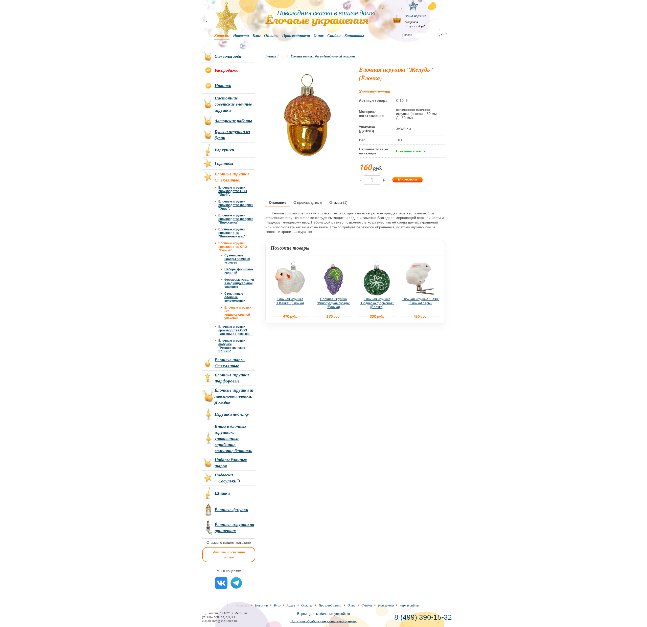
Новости (241, 35)
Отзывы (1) (338, 202)
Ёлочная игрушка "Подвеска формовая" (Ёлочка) (377, 303)
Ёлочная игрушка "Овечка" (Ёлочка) (290, 301)
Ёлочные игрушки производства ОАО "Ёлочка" (232, 246)
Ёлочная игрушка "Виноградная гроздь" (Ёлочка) (333, 303)
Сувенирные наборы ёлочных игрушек (237, 259)
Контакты (354, 35)
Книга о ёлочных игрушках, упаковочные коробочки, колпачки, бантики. (233, 438)
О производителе (307, 202)
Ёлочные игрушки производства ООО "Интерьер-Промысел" (235, 330)
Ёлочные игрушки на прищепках (234, 527)
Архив (291, 605)
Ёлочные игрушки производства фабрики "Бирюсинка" (235, 219)
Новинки (223, 86)
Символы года (228, 56)
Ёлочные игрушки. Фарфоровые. (232, 378)
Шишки (222, 493)
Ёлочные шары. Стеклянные (230, 363)
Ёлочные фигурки (231, 510)
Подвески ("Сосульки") (227, 478)
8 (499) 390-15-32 (423, 617)
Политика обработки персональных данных (323, 621)
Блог (256, 35)
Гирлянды (224, 163)
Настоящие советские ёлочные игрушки (233, 104)
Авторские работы (233, 121)
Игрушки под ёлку (232, 414)
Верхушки (224, 150)
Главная (270, 56)
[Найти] (440, 35)
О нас (319, 35)
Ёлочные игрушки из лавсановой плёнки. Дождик (234, 396)
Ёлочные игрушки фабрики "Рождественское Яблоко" (231, 346)
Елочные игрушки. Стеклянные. (232, 177)
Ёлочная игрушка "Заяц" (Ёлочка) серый (420, 301)
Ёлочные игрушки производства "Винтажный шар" (232, 233)
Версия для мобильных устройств (323, 613)
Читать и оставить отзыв (228, 555)
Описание (277, 202)
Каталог (221, 35)
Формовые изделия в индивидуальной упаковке (239, 283)
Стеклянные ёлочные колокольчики (234, 297)
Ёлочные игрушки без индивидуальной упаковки (323, 56)
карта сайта (409, 605)
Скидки (334, 35)
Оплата (271, 35)
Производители (296, 35)
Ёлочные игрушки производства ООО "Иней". (232, 191)
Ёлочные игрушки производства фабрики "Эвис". (235, 205)
